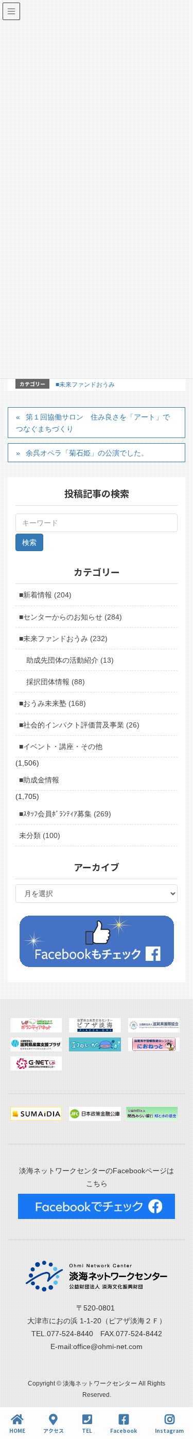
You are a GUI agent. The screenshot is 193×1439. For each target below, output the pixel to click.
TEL (87, 1430)
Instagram (169, 1430)
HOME (17, 1430)
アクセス (53, 1430)
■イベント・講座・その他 (60, 746)
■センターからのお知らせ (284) (70, 617)
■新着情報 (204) (45, 595)
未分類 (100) (39, 835)
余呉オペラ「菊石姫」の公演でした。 (87, 453)
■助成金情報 (39, 780)
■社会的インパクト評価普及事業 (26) (79, 725)
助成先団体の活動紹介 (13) (70, 660)
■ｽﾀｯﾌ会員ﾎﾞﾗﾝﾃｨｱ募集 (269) (65, 814)
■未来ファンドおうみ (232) (63, 638)
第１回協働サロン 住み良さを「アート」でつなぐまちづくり (93, 423)
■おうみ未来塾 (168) (52, 703)
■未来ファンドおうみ (85, 384)
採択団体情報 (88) (55, 682)
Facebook (123, 1430)
